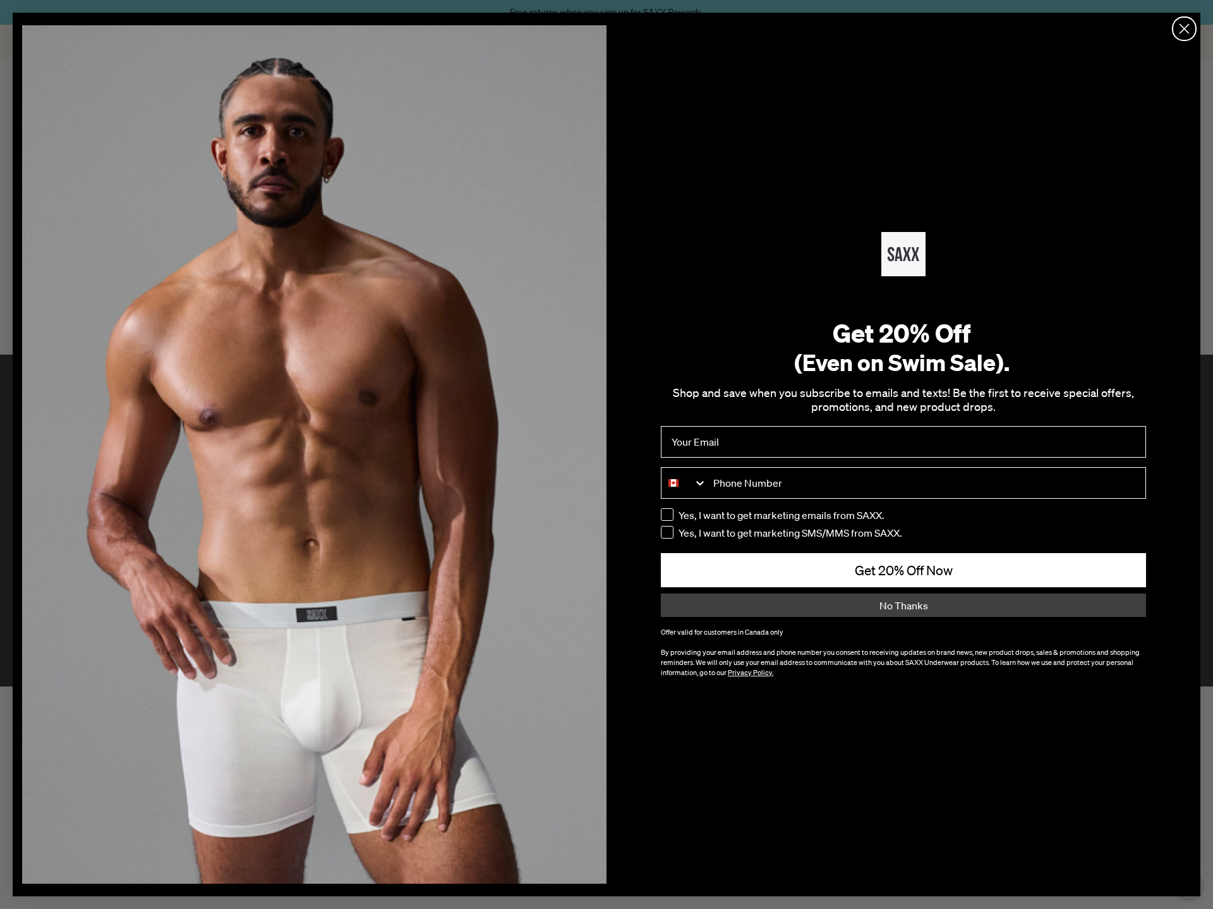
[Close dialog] (1184, 29)
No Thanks (903, 605)
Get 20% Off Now (904, 570)
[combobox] (684, 483)
